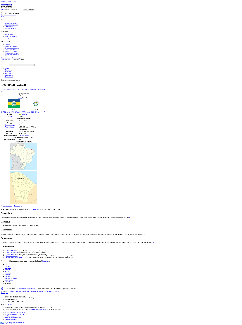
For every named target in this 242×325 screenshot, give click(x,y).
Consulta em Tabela (11, 256)
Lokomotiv (10, 304)
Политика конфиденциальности (15, 312)
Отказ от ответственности (13, 317)
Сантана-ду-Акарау (11, 278)
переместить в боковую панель (19, 65)
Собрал (7, 281)
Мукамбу (8, 274)
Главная (3, 59)
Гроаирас (8, 266)
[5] (153, 242)
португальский (24, 135)
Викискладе (18, 206)
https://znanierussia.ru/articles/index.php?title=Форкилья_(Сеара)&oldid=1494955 (34, 291)
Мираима (8, 273)
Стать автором (5, 58)
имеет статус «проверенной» (26, 288)
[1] (129, 217)
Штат (10, 116)
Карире (7, 269)
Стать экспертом (17, 58)
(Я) (44, 89)
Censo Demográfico (12, 252)
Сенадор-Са (9, 280)
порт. (20, 98)
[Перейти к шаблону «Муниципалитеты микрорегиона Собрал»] (1, 261)
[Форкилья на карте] (23, 170)
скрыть (32, 65)
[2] (143, 233)
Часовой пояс (9, 127)
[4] (151, 242)
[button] (1, 13)
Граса (6, 264)
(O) (42, 89)
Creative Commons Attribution (37, 309)
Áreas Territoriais (11, 250)
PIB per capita (10, 254)
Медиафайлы (7, 206)
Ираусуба (8, 268)
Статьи (9, 59)
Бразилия (45, 261)
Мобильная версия (11, 319)
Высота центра (10, 125)
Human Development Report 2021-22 (17, 257)
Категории (4, 293)
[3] (79, 242)
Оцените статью (7, 323)
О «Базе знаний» (10, 316)
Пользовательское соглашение (14, 314)
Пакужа (7, 276)
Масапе (7, 271)
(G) (40, 89)
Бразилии (36, 209)
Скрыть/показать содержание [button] (10, 80)
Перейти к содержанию (8, 1)
